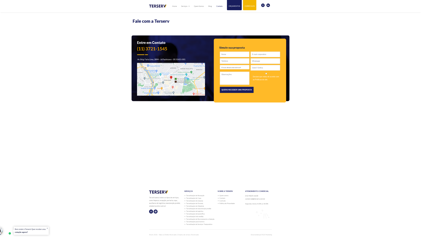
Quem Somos (199, 6)
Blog (210, 6)
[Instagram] (263, 5)
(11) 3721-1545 (152, 48)
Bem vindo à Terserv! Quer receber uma (30, 230)
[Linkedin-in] (268, 5)
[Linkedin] (156, 212)
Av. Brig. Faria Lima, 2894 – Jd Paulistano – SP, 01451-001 (161, 59)
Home (174, 6)
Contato (219, 6)
